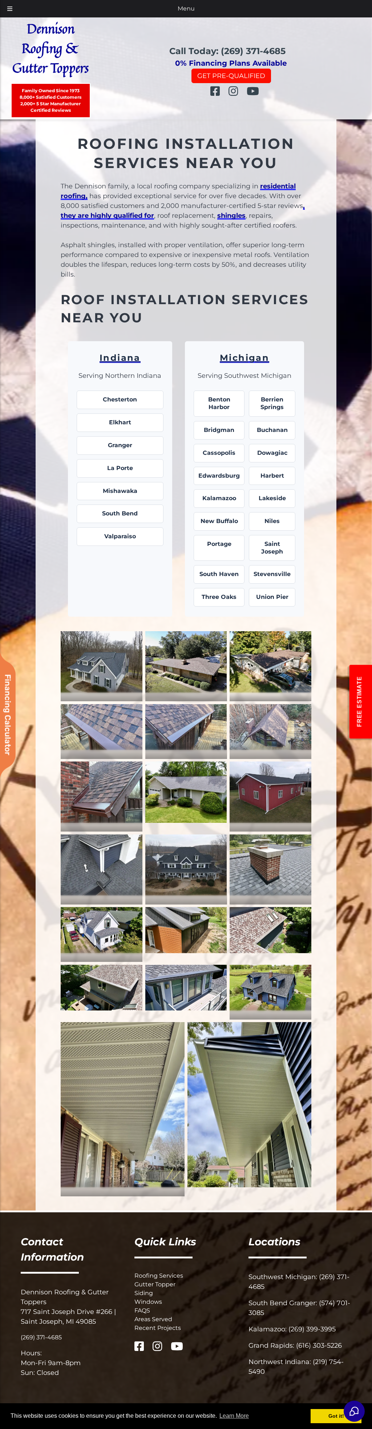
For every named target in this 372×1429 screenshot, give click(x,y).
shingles (231, 216)
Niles (272, 521)
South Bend (120, 513)
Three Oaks (219, 596)
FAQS (142, 1310)
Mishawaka (120, 490)
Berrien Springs (272, 403)
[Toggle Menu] (10, 8)
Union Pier (272, 596)
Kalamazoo (219, 498)
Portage (219, 543)
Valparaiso (120, 536)
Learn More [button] (234, 1416)
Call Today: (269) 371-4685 (227, 51)
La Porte (120, 468)
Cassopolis (219, 452)
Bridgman (219, 429)
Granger (120, 445)
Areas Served (153, 1319)
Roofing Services (158, 1275)
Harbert (272, 475)
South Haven (219, 574)
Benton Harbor (219, 403)
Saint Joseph (272, 547)
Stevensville (272, 574)
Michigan (244, 357)
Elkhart (120, 422)
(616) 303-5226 (319, 1346)
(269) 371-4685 (41, 1337)
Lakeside (272, 498)
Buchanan (272, 429)
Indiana (120, 357)
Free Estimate (359, 701)
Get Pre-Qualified (231, 76)
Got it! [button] (336, 1416)
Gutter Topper (154, 1284)
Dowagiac (272, 452)
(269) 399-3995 (312, 1329)
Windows (148, 1301)
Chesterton (120, 399)
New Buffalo (219, 521)
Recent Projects (157, 1327)
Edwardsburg (219, 475)
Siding (143, 1293)
